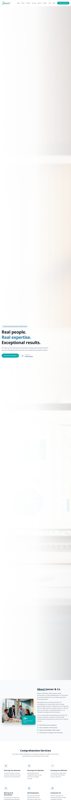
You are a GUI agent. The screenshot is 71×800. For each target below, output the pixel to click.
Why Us (39, 3)
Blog (54, 3)
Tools (49, 3)
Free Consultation (63, 3)
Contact (45, 3)
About (23, 3)
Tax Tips (34, 3)
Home (18, 3)
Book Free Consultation (10, 355)
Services (28, 3)
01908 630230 (29, 356)
